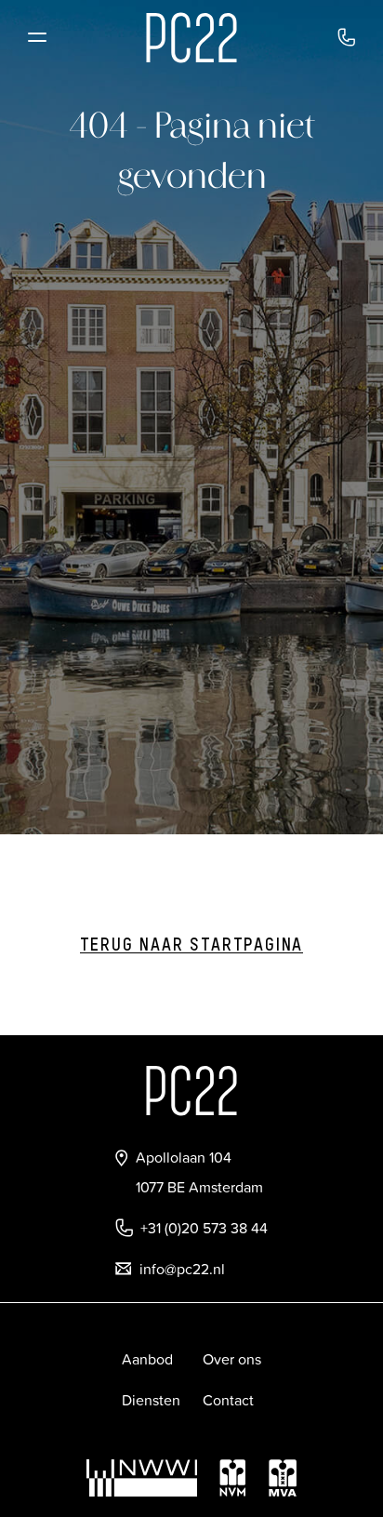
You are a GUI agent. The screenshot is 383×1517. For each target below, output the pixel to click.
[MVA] (283, 1478)
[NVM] (232, 1478)
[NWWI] (141, 1478)
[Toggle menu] (37, 37)
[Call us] (345, 37)
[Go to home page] (191, 37)
